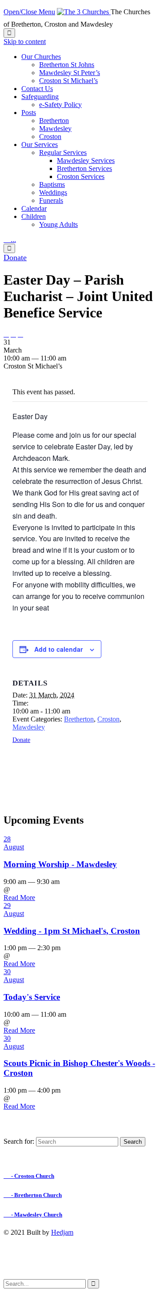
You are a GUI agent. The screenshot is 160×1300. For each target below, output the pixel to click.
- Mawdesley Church (33, 1214)
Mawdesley (28, 727)
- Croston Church (29, 1176)
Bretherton (79, 719)
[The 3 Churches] (84, 12)
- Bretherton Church (33, 1195)
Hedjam (62, 1232)
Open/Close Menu (29, 12)
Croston (108, 719)
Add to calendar (58, 649)
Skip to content (25, 41)
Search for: (19, 1141)
